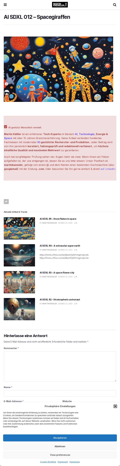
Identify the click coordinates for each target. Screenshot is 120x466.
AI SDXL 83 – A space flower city (57, 272)
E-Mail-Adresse (14, 401)
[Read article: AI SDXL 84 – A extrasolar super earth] (19, 255)
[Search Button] (114, 4)
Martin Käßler (49, 223)
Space (8, 138)
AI (76, 134)
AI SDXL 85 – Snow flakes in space (58, 218)
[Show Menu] (5, 4)
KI (39, 142)
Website (67, 401)
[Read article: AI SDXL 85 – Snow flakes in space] (19, 228)
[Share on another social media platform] (6, 201)
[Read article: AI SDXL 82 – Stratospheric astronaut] (19, 309)
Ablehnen (60, 446)
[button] (115, 406)
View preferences (60, 454)
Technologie (86, 134)
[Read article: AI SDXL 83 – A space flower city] (19, 282)
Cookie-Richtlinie (48, 462)
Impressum (63, 462)
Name (8, 387)
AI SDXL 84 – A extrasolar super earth (60, 245)
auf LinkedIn (107, 168)
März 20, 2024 (66, 223)
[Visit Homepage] (60, 4)
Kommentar (11, 348)
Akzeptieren (60, 437)
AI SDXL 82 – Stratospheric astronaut (60, 299)
